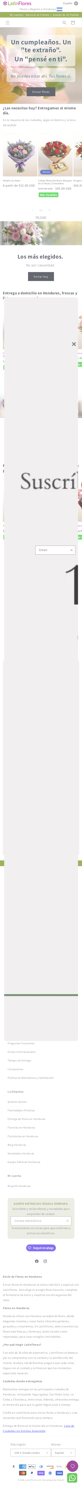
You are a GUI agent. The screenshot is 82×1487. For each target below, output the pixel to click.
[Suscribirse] (71, 550)
